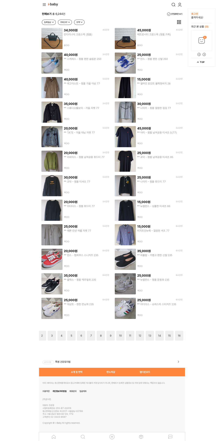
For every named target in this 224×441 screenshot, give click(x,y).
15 (169, 335)
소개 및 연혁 (76, 372)
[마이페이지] (180, 4)
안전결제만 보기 (176, 14)
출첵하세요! (197, 17)
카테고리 (64, 22)
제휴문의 (72, 391)
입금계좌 (82, 391)
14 (159, 335)
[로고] (53, 4)
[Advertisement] (20, 61)
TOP (202, 62)
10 (120, 335)
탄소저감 (111, 372)
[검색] (173, 4)
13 (150, 335)
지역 (78, 22)
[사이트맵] (44, 4)
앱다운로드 (145, 372)
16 (179, 335)
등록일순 (48, 22)
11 (130, 335)
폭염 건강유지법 (63, 361)
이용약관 (46, 391)
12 (140, 335)
